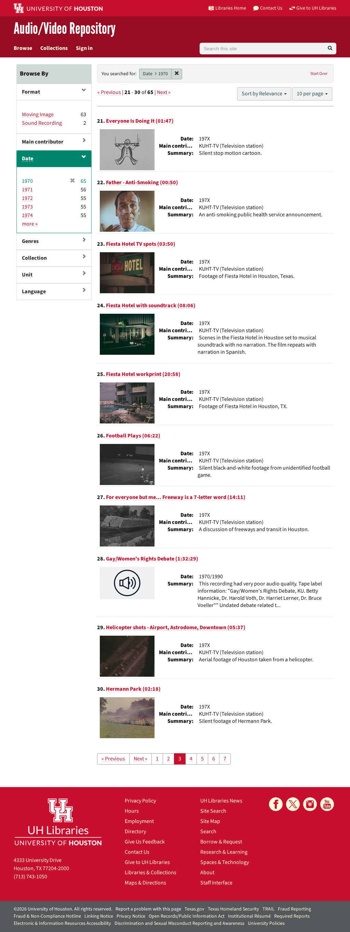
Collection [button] (34, 258)
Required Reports (292, 916)
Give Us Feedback (145, 842)
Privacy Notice (131, 916)
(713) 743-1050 (30, 876)
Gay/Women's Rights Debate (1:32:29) (152, 559)
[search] (330, 48)
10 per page (310, 93)
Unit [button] (27, 275)
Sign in (84, 48)
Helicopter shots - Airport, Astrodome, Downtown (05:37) (175, 627)
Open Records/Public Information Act (187, 916)
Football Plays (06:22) (133, 436)
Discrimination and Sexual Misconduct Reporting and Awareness (179, 923)
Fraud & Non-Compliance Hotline (47, 916)
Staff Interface (216, 883)
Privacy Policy (140, 801)
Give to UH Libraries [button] (316, 8)
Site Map (210, 821)
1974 (27, 215)
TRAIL (268, 909)
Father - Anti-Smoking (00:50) (142, 182)
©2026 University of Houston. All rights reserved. (63, 909)
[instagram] (310, 804)
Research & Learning (223, 852)
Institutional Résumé (249, 916)
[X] (293, 804)
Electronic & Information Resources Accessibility (62, 923)
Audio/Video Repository (65, 29)
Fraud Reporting (294, 909)
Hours (132, 811)
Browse (23, 48)
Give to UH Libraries (147, 862)
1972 (27, 198)
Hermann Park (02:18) (133, 689)
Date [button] (27, 158)
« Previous (109, 92)
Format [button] (31, 92)
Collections (54, 48)
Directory (135, 831)
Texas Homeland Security (233, 909)
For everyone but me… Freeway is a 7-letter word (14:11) (175, 497)
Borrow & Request (221, 842)
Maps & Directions (145, 883)
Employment (139, 821)
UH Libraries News (221, 801)
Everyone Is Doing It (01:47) (140, 121)
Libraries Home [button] (230, 8)
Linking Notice (98, 916)
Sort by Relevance (262, 93)
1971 (27, 189)
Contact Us (137, 852)
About (207, 872)
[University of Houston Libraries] (58, 822)
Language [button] (34, 291)
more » (30, 224)
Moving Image (38, 114)
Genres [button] (30, 241)
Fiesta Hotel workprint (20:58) (143, 374)
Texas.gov (194, 909)
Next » (164, 92)
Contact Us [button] (271, 8)
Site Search (213, 811)
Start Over (318, 74)
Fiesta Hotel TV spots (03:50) (140, 244)
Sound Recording (42, 123)
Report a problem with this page (148, 909)
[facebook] (276, 804)
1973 (27, 207)
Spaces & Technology (224, 862)
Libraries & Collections (150, 872)
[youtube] (327, 804)
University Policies (266, 923)
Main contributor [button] (43, 142)
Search (208, 831)
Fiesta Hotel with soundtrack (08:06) (151, 305)
